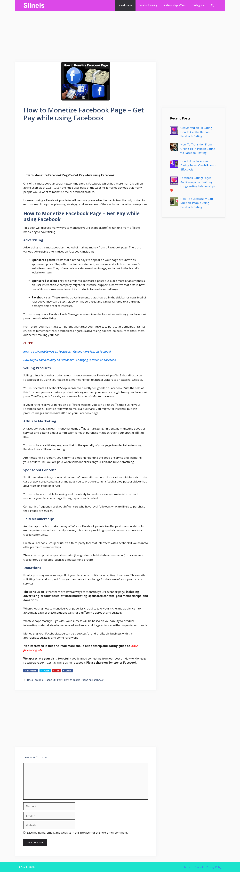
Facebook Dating (148, 5)
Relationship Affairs (175, 5)
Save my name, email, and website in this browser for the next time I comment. (77, 832)
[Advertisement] (98, 33)
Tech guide (198, 5)
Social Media (125, 5)
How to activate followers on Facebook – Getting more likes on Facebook (67, 351)
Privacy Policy (214, 867)
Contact (198, 867)
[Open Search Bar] (212, 5)
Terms (187, 867)
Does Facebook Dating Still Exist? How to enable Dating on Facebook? (65, 679)
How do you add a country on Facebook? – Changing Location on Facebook (69, 360)
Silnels (34, 5)
